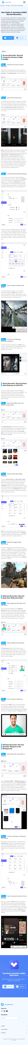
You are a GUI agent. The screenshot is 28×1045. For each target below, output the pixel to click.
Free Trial (9, 38)
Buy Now (21, 38)
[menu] (24, 2)
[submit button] (18, 1018)
